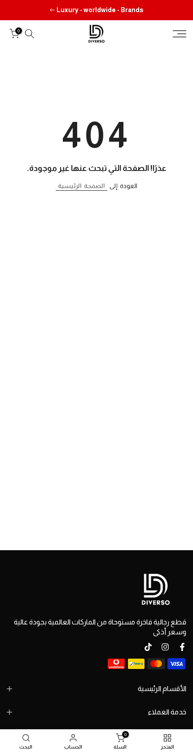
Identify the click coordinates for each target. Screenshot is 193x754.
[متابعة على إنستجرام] (165, 647)
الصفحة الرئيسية (81, 185)
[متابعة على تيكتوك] (148, 647)
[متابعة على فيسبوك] (182, 647)
